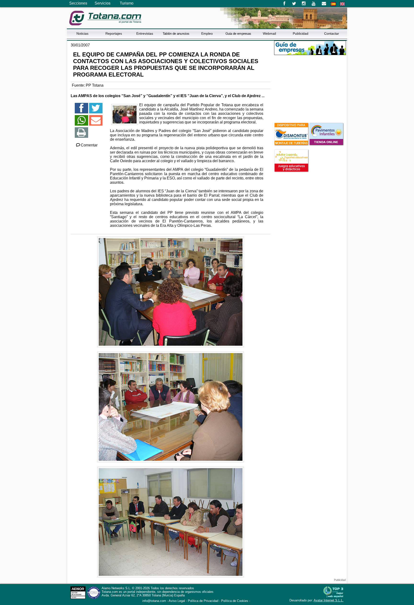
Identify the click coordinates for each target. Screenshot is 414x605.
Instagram (304, 3)
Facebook (284, 3)
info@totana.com (154, 601)
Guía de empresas (238, 33)
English (342, 3)
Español (333, 3)
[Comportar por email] (96, 122)
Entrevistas (144, 33)
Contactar (331, 33)
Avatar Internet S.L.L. (329, 600)
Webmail (269, 33)
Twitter (294, 3)
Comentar (89, 145)
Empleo (207, 33)
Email (324, 3)
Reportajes (113, 33)
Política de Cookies (234, 601)
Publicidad (300, 33)
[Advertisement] (310, 88)
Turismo (126, 3)
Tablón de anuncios (176, 33)
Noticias (82, 33)
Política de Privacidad (203, 601)
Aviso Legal (177, 601)
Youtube (314, 3)
